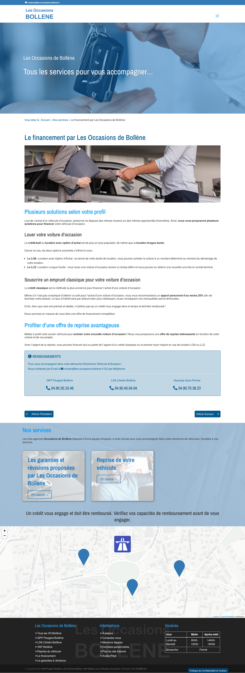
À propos (107, 633)
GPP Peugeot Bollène (50, 638)
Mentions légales (112, 642)
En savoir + (39, 494)
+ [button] (5, 531)
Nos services (60, 120)
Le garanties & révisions (51, 660)
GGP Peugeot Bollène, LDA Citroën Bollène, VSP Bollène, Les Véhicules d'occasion (81, 668)
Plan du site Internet (114, 651)
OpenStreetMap (227, 616)
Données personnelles (115, 647)
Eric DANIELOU (139, 668)
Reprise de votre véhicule (122, 475)
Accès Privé (109, 656)
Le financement (46, 656)
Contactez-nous (111, 638)
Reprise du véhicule (49, 651)
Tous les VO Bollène (49, 633)
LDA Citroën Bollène (49, 642)
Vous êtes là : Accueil (37, 120)
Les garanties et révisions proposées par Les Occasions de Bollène (53, 483)
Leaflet (215, 616)
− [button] (5, 536)
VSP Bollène (44, 647)
